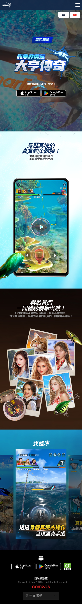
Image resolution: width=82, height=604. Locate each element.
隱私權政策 (41, 578)
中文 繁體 (36, 595)
